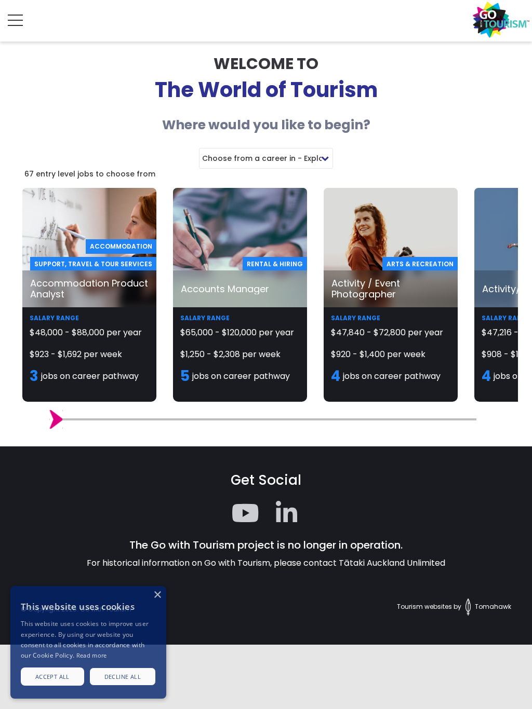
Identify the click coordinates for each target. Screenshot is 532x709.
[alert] (88, 642)
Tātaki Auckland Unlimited (392, 563)
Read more (91, 655)
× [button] (157, 595)
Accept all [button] (52, 676)
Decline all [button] (122, 676)
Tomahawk (492, 606)
